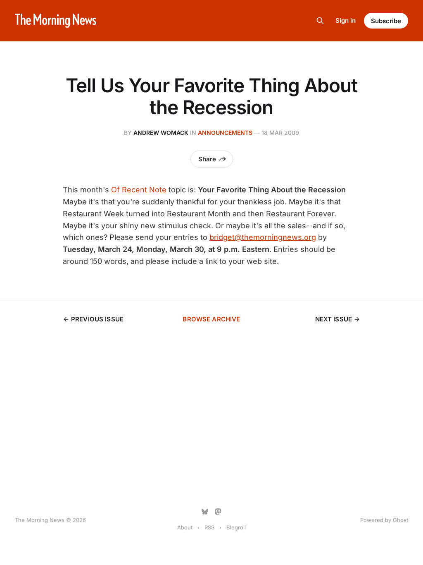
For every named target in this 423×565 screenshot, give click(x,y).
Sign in (345, 20)
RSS (209, 527)
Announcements (225, 132)
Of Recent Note (138, 189)
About (184, 527)
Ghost (400, 520)
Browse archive (211, 319)
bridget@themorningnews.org (262, 237)
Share (207, 159)
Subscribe (386, 21)
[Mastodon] (218, 511)
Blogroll (236, 527)
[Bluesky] (205, 511)
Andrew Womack (160, 132)
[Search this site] (320, 20)
